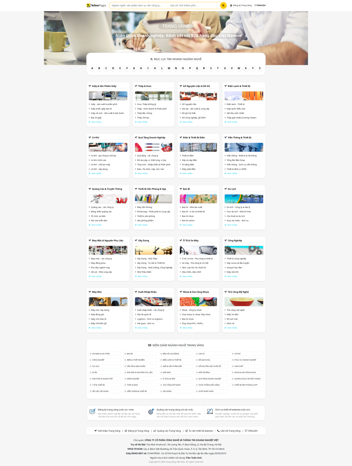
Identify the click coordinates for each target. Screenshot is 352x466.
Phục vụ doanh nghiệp (245, 360)
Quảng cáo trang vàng (175, 409)
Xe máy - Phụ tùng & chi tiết (195, 263)
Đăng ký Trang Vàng (242, 5)
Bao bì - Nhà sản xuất (192, 207)
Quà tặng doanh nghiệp (151, 137)
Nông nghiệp (133, 378)
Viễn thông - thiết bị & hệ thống (242, 155)
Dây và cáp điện (189, 160)
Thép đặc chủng (144, 113)
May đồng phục (98, 263)
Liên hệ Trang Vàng (230, 430)
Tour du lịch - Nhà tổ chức (239, 211)
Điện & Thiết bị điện (194, 137)
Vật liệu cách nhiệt (235, 113)
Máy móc (97, 291)
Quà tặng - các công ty (147, 155)
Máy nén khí (232, 271)
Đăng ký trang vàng (116, 409)
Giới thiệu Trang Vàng (109, 430)
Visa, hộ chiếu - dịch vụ (237, 220)
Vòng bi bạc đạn (234, 267)
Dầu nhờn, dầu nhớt (191, 271)
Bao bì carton (188, 220)
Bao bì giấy (96, 117)
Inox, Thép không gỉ (146, 104)
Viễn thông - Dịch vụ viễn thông (242, 164)
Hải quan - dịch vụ (145, 323)
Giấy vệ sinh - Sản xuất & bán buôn (107, 113)
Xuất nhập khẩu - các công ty (150, 310)
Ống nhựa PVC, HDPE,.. (193, 323)
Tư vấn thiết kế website (201, 430)
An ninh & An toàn (101, 353)
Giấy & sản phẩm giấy (104, 86)
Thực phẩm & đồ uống (209, 385)
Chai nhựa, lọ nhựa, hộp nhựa (196, 314)
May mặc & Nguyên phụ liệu (107, 240)
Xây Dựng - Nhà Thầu (147, 258)
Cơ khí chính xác (98, 160)
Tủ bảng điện (188, 164)
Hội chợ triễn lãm (99, 220)
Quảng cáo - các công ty (102, 207)
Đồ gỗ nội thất (189, 113)
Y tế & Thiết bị (98, 385)
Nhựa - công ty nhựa (191, 310)
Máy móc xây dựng (100, 310)
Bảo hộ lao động (171, 353)
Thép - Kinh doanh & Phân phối (152, 108)
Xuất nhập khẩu (147, 291)
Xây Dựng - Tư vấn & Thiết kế (151, 263)
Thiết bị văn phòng (146, 216)
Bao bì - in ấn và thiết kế (193, 211)
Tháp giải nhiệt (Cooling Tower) (241, 117)
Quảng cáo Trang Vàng (169, 430)
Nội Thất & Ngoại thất (102, 378)
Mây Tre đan (232, 314)
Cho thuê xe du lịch (236, 216)
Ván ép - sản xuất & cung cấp (195, 108)
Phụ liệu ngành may (100, 267)
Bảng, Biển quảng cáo (101, 211)
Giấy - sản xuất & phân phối (104, 104)
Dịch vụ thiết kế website (232, 409)
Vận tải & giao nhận (136, 366)
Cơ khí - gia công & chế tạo (103, 155)
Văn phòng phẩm (145, 220)
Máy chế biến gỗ (99, 323)
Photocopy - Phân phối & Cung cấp (153, 211)
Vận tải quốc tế (144, 314)
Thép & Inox (144, 86)
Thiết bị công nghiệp (236, 258)
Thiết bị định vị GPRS (236, 169)
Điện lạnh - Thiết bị (236, 104)
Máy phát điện (189, 169)
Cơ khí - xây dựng (99, 169)
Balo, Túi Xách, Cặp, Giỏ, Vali (150, 169)
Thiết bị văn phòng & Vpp (152, 188)
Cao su (202, 353)
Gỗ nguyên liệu (189, 104)
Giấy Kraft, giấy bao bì (101, 108)
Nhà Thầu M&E (144, 271)
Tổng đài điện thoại (236, 160)
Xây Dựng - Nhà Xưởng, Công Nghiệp (154, 267)
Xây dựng (143, 240)
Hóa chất (238, 366)
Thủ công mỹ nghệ (238, 291)
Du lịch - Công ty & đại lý (238, 207)
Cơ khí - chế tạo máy (100, 164)
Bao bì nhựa (187, 216)
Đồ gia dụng (204, 360)
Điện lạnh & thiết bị (239, 86)
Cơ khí (95, 137)
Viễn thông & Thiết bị (239, 137)
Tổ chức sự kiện (98, 216)
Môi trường (204, 372)
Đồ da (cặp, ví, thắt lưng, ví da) (151, 160)
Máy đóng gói (97, 314)
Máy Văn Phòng (144, 207)
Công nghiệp (235, 240)
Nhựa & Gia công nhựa (196, 291)
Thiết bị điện (188, 155)
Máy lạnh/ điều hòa (236, 108)
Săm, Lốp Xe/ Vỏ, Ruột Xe (194, 267)
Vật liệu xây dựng (100, 391)
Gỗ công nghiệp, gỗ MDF (194, 117)
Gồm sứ (230, 323)
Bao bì (186, 188)
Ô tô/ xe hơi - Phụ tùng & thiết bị (197, 258)
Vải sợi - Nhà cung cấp (101, 271)
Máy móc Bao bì (98, 318)
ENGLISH (261, 5)
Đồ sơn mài (232, 318)
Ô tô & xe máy (191, 240)
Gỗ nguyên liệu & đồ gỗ (196, 86)
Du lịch (232, 188)
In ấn (94, 372)
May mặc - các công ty (101, 258)
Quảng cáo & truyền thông (107, 188)
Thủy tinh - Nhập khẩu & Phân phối (153, 164)
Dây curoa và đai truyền (238, 263)
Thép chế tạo (143, 117)
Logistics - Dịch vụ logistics (150, 318)
